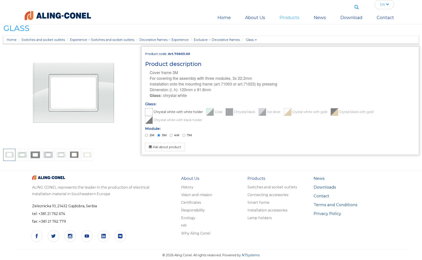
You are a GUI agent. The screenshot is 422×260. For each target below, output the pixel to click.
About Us (255, 17)
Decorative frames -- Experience (164, 40)
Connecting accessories (267, 195)
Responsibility (193, 210)
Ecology (188, 218)
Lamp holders (259, 218)
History (187, 187)
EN (383, 5)
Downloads (325, 187)
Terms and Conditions (335, 204)
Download (351, 17)
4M (176, 135)
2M (151, 135)
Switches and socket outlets (43, 40)
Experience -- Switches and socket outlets (102, 40)
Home (11, 40)
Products (289, 17)
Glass (250, 40)
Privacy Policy (327, 213)
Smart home (258, 202)
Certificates (191, 202)
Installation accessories (267, 210)
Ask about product (166, 147)
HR (184, 226)
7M (189, 135)
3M (164, 135)
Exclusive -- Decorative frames (217, 40)
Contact (321, 196)
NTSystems (251, 255)
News (319, 178)
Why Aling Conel (196, 233)
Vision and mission (196, 195)
